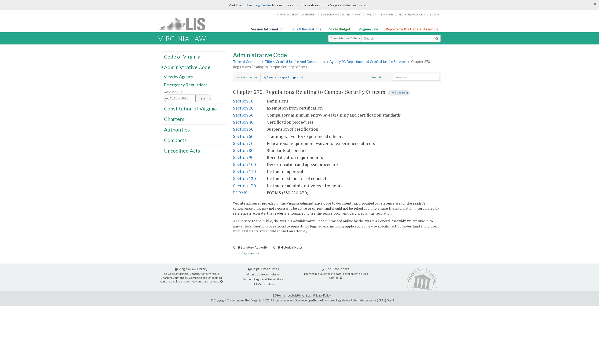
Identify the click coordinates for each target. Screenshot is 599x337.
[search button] (437, 38)
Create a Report (277, 77)
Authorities (177, 130)
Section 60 (243, 136)
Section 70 (243, 143)
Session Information (267, 29)
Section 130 (244, 185)
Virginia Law (368, 29)
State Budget (340, 29)
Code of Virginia (182, 56)
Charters (174, 119)
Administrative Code (187, 67)
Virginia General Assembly (296, 14)
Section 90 (243, 157)
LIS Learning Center (256, 5)
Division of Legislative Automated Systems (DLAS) (354, 300)
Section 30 (243, 115)
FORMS (240, 192)
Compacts (175, 140)
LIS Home (279, 295)
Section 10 (243, 101)
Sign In (391, 300)
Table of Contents (246, 62)
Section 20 (243, 108)
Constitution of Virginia (190, 108)
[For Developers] (341, 277)
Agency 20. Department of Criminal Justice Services (367, 62)
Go (203, 99)
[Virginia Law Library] (221, 281)
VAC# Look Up (173, 92)
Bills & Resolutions (306, 29)
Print (299, 77)
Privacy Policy (365, 14)
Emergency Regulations (186, 84)
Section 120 (244, 178)
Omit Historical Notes (288, 247)
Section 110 (244, 171)
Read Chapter (398, 93)
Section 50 (243, 129)
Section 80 (243, 150)
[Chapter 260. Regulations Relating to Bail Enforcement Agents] (238, 77)
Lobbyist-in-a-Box (299, 295)
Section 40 (243, 122)
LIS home (387, 14)
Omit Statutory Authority (250, 247)
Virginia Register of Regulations (263, 279)
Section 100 (244, 164)
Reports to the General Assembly (412, 29)
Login (434, 14)
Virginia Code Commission (263, 274)
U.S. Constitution (263, 284)
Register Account (411, 14)
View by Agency (178, 76)
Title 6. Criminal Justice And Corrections (295, 62)
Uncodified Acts (182, 151)
